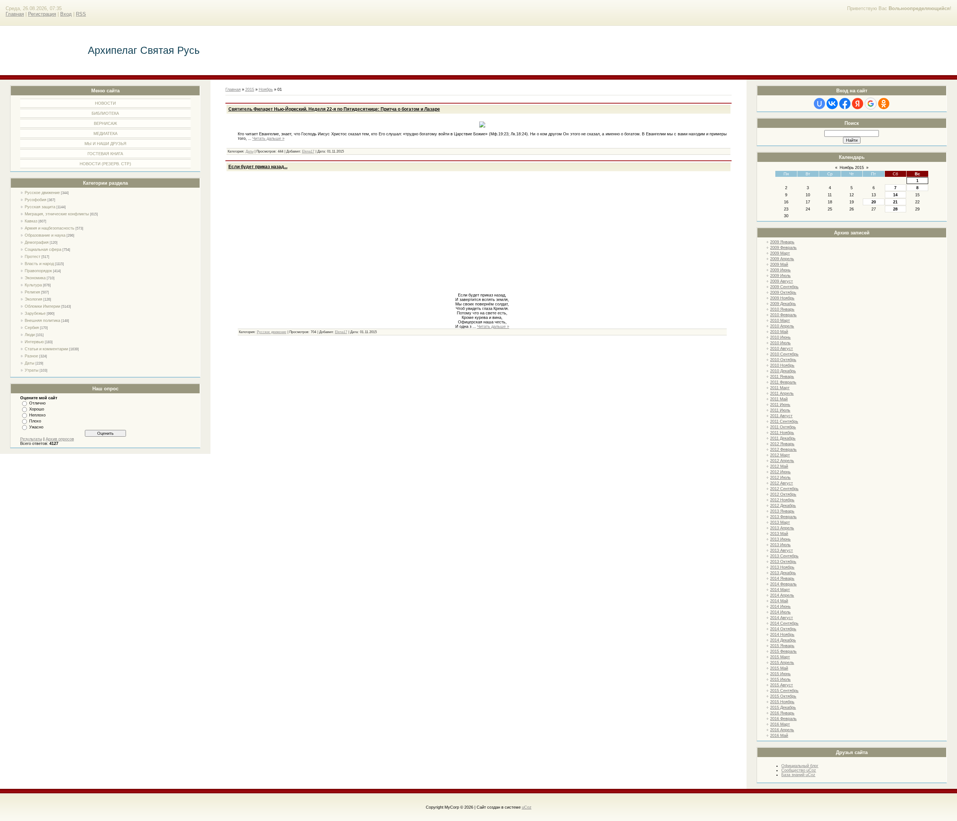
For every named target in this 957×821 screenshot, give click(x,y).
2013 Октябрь (783, 561)
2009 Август (781, 281)
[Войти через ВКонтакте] (832, 103)
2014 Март (780, 589)
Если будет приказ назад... (257, 166)
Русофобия (35, 199)
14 (895, 195)
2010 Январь (782, 309)
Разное (31, 356)
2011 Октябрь (783, 427)
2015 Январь (782, 645)
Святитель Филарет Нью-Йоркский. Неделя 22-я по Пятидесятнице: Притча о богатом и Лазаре (334, 109)
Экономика (35, 278)
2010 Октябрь (783, 359)
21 (895, 202)
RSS (81, 14)
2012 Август (781, 483)
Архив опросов (60, 439)
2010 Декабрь (783, 371)
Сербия (32, 327)
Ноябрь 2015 (852, 167)
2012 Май (779, 466)
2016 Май (779, 735)
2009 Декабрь (783, 303)
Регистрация (42, 14)
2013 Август (781, 550)
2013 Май (779, 533)
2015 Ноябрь (782, 701)
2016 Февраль (783, 718)
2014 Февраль (783, 584)
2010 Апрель (782, 326)
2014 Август (781, 617)
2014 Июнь (780, 606)
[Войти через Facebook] (844, 103)
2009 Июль (780, 275)
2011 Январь (782, 376)
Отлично (37, 403)
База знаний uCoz (798, 774)
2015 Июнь (780, 673)
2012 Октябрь (783, 494)
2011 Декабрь (783, 438)
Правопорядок (38, 270)
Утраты (32, 370)
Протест (32, 256)
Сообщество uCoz (798, 770)
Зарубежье (35, 313)
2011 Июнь (780, 404)
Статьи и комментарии (46, 349)
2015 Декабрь (783, 707)
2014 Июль (780, 612)
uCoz (527, 807)
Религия (32, 292)
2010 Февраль (783, 315)
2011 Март (780, 387)
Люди (30, 334)
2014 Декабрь (783, 640)
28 (895, 209)
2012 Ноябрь (782, 500)
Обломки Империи (42, 306)
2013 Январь (782, 511)
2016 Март (780, 724)
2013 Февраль (783, 516)
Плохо (35, 421)
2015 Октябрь (783, 696)
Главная (15, 14)
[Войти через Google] (871, 104)
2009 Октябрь (783, 292)
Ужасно (36, 427)
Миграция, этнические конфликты (57, 214)
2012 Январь (782, 444)
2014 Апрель (782, 595)
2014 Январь (782, 578)
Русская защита (40, 207)
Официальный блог (799, 765)
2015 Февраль (783, 651)
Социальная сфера (43, 249)
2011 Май (779, 399)
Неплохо (37, 415)
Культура (33, 285)
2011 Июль (780, 410)
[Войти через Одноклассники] (883, 103)
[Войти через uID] (819, 103)
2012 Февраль (783, 449)
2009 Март (780, 253)
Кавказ (31, 221)
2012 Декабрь (783, 505)
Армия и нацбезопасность (49, 228)
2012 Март (780, 455)
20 (873, 202)
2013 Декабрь (783, 573)
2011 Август (781, 415)
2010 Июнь (780, 337)
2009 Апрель (782, 258)
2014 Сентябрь (784, 623)
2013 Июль (780, 544)
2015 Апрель (782, 662)
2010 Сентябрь (784, 354)
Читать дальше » (268, 138)
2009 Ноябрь (782, 298)
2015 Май (779, 668)
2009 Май (779, 264)
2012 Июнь (780, 472)
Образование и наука (45, 235)
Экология (33, 299)
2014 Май (779, 601)
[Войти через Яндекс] (857, 103)
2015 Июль (780, 679)
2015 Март (780, 657)
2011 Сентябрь (784, 421)
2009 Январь (782, 242)
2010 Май (779, 331)
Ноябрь (266, 89)
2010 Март (780, 320)
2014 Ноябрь (782, 634)
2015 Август (781, 685)
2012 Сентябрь (784, 488)
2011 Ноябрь (782, 432)
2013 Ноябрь (782, 567)
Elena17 (308, 151)
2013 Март (780, 522)
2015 (249, 89)
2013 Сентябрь (784, 556)
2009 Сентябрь (784, 287)
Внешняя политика (42, 320)
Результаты (31, 439)
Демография (37, 242)
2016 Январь (782, 713)
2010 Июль (780, 343)
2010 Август (781, 348)
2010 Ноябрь (782, 365)
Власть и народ (39, 263)
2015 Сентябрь (784, 690)
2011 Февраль (783, 382)
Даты (29, 363)
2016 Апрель (782, 730)
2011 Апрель (782, 393)
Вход (66, 14)
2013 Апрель (782, 528)
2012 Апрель (782, 460)
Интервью (34, 341)
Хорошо (36, 409)
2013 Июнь (780, 539)
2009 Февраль (783, 247)
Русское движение (42, 192)
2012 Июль (780, 477)
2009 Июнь (780, 270)
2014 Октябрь (783, 629)
